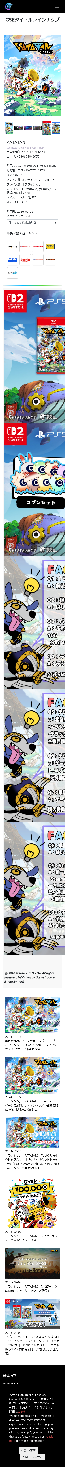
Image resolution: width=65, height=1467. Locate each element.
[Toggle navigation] (57, 6)
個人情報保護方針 (11, 1383)
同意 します (28, 1450)
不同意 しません (32, 1457)
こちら (22, 1412)
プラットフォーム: (18, 216)
